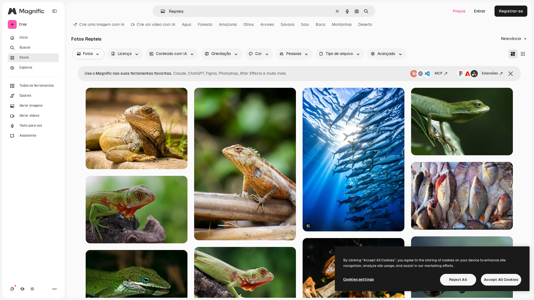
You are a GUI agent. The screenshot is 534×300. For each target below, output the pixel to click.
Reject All (458, 279)
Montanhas (342, 24)
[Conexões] (12, 288)
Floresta (205, 24)
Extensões (490, 73)
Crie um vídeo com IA (156, 24)
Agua (186, 24)
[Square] (522, 53)
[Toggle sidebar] (54, 11)
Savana (287, 24)
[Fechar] (510, 73)
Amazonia (228, 24)
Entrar (480, 11)
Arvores (267, 24)
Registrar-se (511, 11)
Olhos (248, 24)
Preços (459, 11)
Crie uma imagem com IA (101, 24)
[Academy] (22, 288)
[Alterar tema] (32, 288)
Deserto (365, 24)
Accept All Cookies (501, 279)
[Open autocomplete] (160, 11)
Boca (320, 24)
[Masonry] (512, 53)
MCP (438, 73)
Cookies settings (358, 279)
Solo (305, 24)
